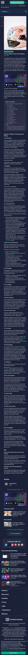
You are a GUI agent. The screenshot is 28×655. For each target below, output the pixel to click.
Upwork (10, 143)
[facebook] (6, 545)
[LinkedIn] (19, 545)
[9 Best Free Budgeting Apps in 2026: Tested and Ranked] (6, 570)
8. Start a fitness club (12, 114)
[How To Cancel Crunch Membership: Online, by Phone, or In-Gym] (6, 583)
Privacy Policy (11, 647)
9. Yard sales (10, 115)
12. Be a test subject (12, 119)
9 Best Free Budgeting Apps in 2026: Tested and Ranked (17, 569)
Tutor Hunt (8, 240)
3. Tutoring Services (11, 107)
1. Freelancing (10, 105)
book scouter (22, 338)
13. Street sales (11, 120)
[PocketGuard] (6, 484)
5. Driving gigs (11, 110)
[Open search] (25, 11)
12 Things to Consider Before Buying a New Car (19, 523)
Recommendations (13, 5)
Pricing (4, 602)
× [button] (26, 641)
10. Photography (11, 117)
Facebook (2, 19)
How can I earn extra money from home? (15, 127)
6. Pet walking (10, 111)
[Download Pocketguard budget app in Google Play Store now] (19, 84)
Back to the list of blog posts (16, 529)
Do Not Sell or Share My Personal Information (13, 649)
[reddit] (22, 545)
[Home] (2, 2)
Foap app (19, 348)
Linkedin (2, 26)
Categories (4, 11)
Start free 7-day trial (17, 2)
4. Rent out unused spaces (13, 109)
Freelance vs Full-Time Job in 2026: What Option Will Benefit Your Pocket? (19, 513)
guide (20, 439)
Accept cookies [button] (13, 652)
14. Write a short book (12, 122)
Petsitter (11, 295)
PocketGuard (12, 483)
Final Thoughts (9, 123)
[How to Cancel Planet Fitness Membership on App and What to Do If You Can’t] (6, 563)
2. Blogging (10, 106)
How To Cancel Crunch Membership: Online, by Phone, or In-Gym (17, 583)
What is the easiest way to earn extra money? (16, 126)
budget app (11, 627)
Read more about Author (14, 489)
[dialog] (14, 647)
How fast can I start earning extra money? (16, 129)
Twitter (2, 22)
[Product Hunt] (15, 545)
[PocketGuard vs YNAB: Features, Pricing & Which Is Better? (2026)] (6, 576)
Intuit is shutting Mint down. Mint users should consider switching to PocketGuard (18, 555)
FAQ (7, 125)
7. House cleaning (11, 113)
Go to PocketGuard (15, 533)
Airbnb (12, 254)
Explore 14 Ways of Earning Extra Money (14, 103)
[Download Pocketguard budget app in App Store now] (9, 84)
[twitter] (9, 545)
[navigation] (26, 2)
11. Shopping (10, 118)
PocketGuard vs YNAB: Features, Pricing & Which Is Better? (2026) (18, 576)
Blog (6, 5)
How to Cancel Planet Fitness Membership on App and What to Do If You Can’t (18, 563)
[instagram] (12, 545)
